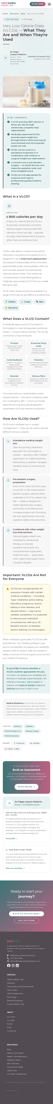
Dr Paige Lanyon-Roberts (18, 53)
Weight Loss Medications (17, 1056)
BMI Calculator (13, 1063)
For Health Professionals (16, 1074)
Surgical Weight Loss (15, 1004)
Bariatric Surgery (32, 731)
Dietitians (29, 726)
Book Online (25, 787)
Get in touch (33, 682)
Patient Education (12, 736)
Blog (23, 14)
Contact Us (11, 1031)
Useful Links (12, 1070)
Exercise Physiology (15, 1000)
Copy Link (13, 749)
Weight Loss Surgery (15, 1053)
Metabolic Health (14, 1060)
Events (10, 1024)
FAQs (9, 1027)
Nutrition (17, 726)
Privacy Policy (11, 1091)
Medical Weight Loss (30, 685)
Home (5, 14)
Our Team (11, 1017)
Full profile (10, 839)
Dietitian (11, 688)
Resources (14, 14)
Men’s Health (12, 990)
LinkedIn (36, 743)
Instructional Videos (15, 1067)
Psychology (12, 997)
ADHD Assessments (15, 993)
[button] (49, 4)
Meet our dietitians (14, 868)
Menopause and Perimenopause (20, 986)
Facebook (20, 743)
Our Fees (10, 1020)
